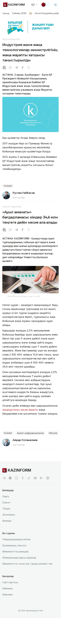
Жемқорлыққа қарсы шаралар (19, 557)
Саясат (6, 502)
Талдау (6, 508)
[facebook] (22, 478)
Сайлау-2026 (19, 13)
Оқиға (5, 496)
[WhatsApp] (10, 68)
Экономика (8, 514)
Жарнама (7, 594)
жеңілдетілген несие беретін (20, 409)
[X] (28, 68)
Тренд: (6, 13)
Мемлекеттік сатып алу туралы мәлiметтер (27, 563)
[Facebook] (22, 68)
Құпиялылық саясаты (14, 545)
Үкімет (8, 185)
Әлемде (6, 520)
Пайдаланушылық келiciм (16, 539)
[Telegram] (16, 68)
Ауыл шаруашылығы (30, 433)
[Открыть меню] (55, 4)
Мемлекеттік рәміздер (15, 551)
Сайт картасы (10, 582)
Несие (53, 433)
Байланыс (7, 588)
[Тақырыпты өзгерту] (45, 4)
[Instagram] (4, 68)
